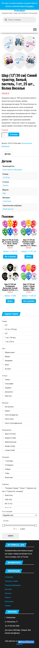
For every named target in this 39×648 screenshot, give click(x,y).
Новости (8, 597)
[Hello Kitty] (3, 499)
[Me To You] (3, 503)
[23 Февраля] (3, 465)
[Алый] (3, 364)
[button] (34, 38)
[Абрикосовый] (3, 352)
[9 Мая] (3, 473)
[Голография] (3, 383)
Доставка (8, 589)
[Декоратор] (3, 392)
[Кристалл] (3, 396)
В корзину (14, 134)
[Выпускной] (3, 477)
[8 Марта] (3, 469)
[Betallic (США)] (3, 446)
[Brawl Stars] (3, 495)
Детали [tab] (8, 154)
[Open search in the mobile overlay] (19, 20)
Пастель (5, 185)
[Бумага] (3, 410)
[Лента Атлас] (3, 419)
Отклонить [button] (30, 6)
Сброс (10, 536)
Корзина (8, 606)
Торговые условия (11, 581)
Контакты (8, 593)
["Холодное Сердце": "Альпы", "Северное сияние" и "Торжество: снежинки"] (3, 488)
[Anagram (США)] (3, 438)
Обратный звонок (26, 642)
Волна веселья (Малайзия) (12, 170)
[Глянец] (3, 379)
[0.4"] (3, 325)
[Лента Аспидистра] (3, 415)
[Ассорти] (3, 369)
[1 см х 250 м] (3, 341)
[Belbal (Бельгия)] (3, 442)
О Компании (9, 577)
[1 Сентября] (3, 461)
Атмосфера (19, 10)
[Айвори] (3, 356)
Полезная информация (13, 585)
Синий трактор (7, 209)
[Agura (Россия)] (3, 433)
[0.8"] (3, 333)
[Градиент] (3, 387)
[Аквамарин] (3, 360)
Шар (4, 193)
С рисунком (6, 201)
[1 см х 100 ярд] (3, 337)
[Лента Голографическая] (3, 423)
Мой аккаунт (9, 602)
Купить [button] (28, 257)
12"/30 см (5, 178)
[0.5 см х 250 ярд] (3, 329)
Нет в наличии (10, 257)
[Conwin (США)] (3, 450)
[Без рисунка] (3, 406)
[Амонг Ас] (3, 507)
